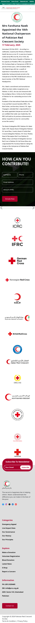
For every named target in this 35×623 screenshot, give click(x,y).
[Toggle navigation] (30, 8)
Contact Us (10, 606)
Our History (6, 536)
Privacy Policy (22, 621)
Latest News (7, 564)
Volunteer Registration (11, 556)
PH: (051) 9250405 (8, 584)
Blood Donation (8, 560)
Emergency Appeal (9, 524)
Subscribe (25, 467)
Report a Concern (9, 571)
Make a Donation (9, 552)
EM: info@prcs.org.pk (10, 588)
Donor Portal (14, 1)
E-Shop (4, 568)
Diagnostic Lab (24, 1)
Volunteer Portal (5, 1)
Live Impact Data (8, 528)
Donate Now (9, 199)
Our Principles (7, 540)
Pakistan (5, 596)
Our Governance (8, 532)
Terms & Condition (9, 621)
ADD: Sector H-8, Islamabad (12, 592)
